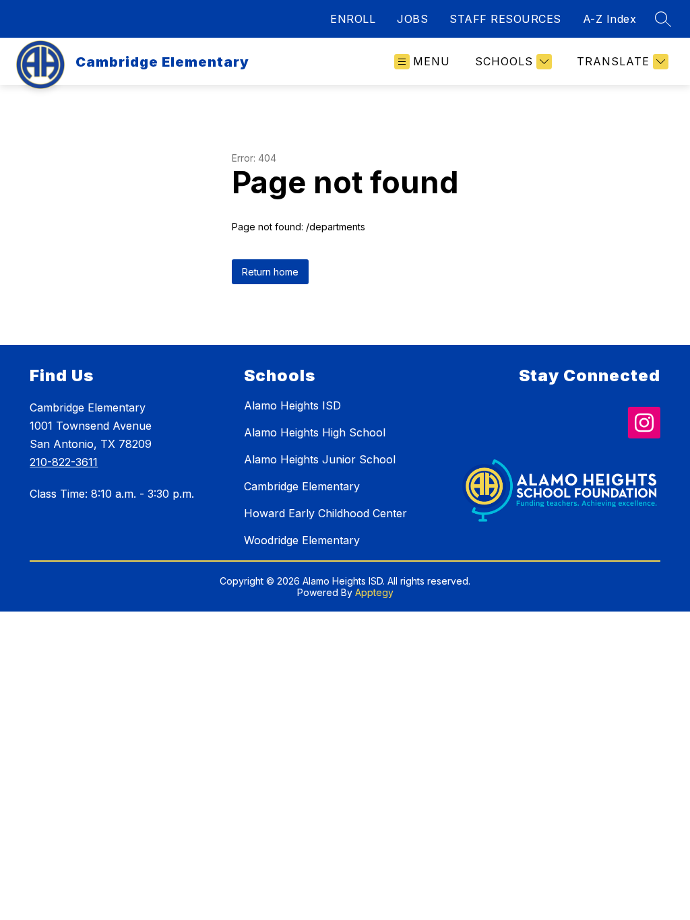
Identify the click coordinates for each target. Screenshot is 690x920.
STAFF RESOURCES (505, 19)
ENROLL (352, 19)
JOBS (412, 19)
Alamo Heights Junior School (320, 459)
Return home (270, 271)
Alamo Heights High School (314, 432)
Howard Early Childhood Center (325, 513)
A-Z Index (610, 19)
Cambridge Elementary (302, 486)
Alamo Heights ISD (292, 405)
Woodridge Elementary (302, 540)
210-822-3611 (64, 462)
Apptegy (374, 592)
